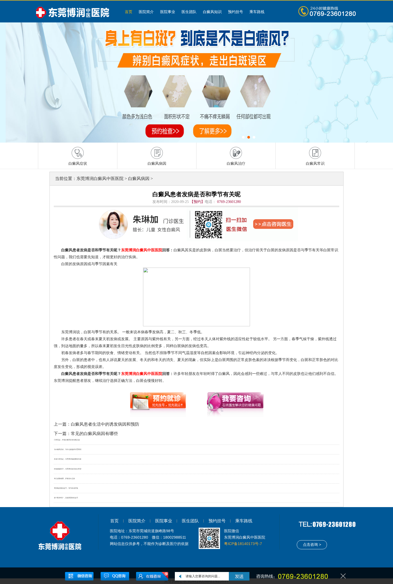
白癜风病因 (138, 178)
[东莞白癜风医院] (75, 11)
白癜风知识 (212, 12)
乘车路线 (256, 12)
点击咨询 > (312, 544)
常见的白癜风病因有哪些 (94, 433)
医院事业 (167, 12)
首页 (128, 12)
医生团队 (189, 12)
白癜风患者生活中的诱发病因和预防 (105, 424)
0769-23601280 (229, 202)
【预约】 (197, 202)
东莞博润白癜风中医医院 (100, 178)
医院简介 (146, 12)
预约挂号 (235, 12)
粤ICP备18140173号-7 (243, 544)
